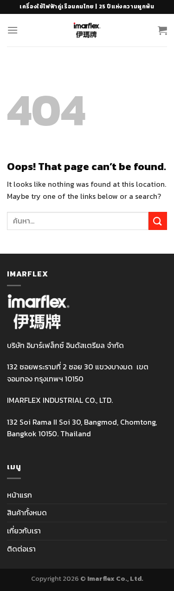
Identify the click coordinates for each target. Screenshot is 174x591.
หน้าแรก (19, 494)
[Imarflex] (87, 30)
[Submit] (157, 221)
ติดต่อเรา (21, 548)
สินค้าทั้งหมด (27, 512)
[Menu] (12, 30)
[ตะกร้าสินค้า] (162, 30)
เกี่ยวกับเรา (24, 530)
